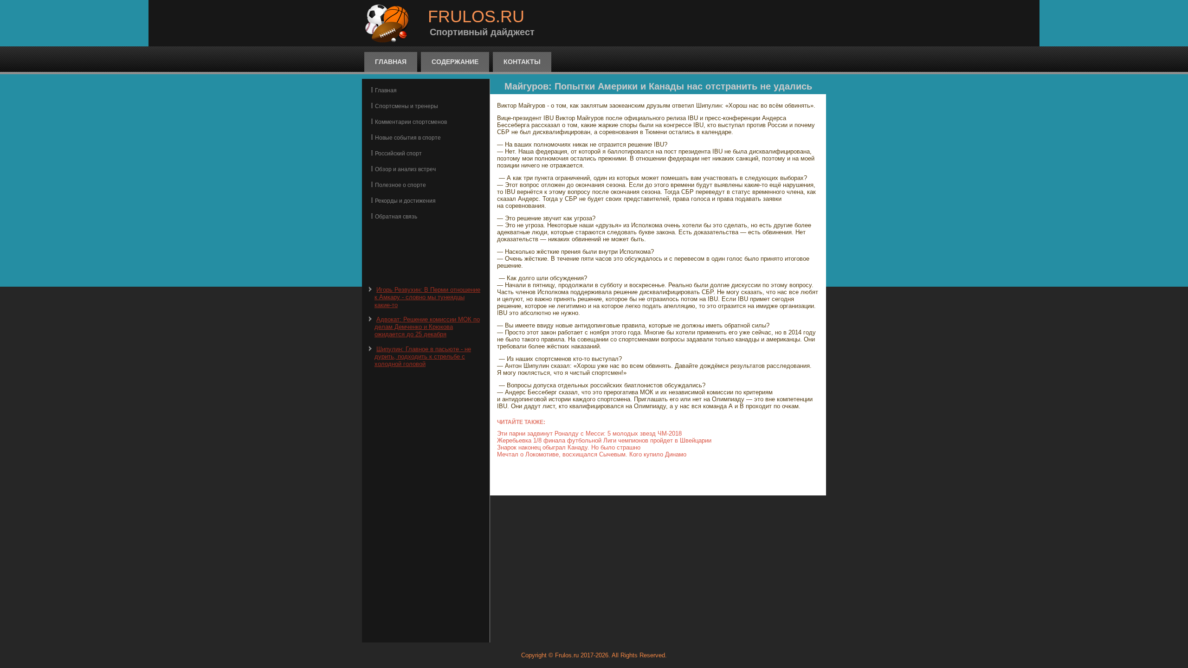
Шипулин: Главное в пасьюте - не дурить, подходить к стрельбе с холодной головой (422, 357)
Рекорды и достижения (405, 201)
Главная (391, 61)
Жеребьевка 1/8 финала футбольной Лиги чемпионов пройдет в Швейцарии (604, 440)
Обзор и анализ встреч (405, 169)
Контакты (522, 61)
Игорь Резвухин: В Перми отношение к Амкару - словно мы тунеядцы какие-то (427, 297)
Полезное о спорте (400, 185)
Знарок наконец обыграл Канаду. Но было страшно (568, 447)
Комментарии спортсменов (411, 122)
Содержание (455, 61)
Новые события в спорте (408, 138)
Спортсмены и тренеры (406, 106)
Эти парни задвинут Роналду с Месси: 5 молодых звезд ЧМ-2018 (589, 433)
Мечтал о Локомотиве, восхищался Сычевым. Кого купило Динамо (591, 454)
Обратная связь (396, 216)
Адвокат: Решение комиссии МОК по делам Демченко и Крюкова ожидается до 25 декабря (427, 327)
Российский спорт (398, 153)
